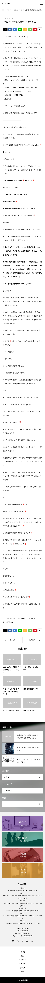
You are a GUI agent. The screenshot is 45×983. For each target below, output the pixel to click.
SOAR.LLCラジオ (9, 106)
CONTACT (22, 964)
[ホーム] (3, 10)
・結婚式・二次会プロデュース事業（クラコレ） (20, 87)
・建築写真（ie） (9, 99)
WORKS (23, 960)
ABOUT (22, 956)
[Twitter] (18, 941)
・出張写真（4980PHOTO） (13, 95)
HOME (22, 952)
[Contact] (27, 941)
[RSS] (32, 941)
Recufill (22, 972)
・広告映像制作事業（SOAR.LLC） (16, 76)
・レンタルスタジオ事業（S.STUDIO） (17, 91)
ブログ (22, 968)
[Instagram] (13, 941)
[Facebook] (22, 941)
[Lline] (20, 29)
